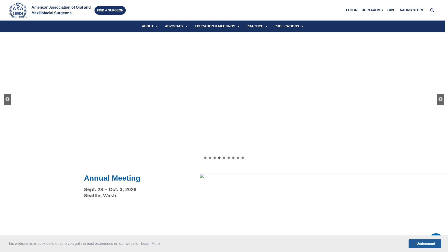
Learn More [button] (150, 243)
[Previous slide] (7, 99)
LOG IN (351, 10)
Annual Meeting (112, 178)
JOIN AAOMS (372, 10)
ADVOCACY (174, 26)
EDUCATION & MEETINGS (215, 26)
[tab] (205, 158)
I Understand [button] (425, 243)
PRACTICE (255, 26)
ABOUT (148, 26)
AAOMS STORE (412, 10)
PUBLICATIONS (287, 26)
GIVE (391, 10)
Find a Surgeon (110, 10)
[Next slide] (440, 99)
